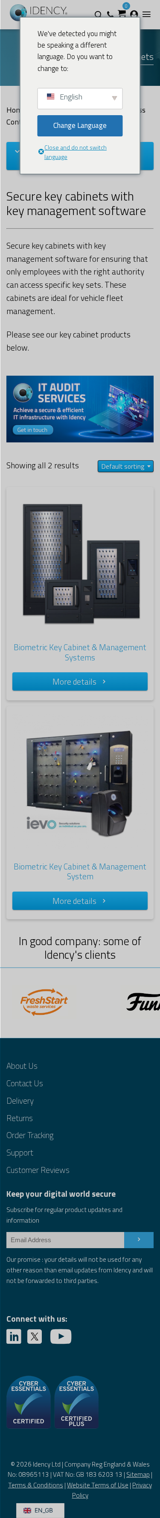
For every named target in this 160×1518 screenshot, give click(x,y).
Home (16, 110)
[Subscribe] (139, 1240)
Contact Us (24, 1083)
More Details (74, 681)
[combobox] (126, 466)
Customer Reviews (38, 1170)
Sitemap (138, 1474)
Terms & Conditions (35, 1485)
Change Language (80, 125)
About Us (22, 1065)
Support (19, 1152)
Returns (19, 1118)
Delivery (20, 1100)
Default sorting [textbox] (123, 466)
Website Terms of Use (97, 1485)
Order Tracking (29, 1135)
